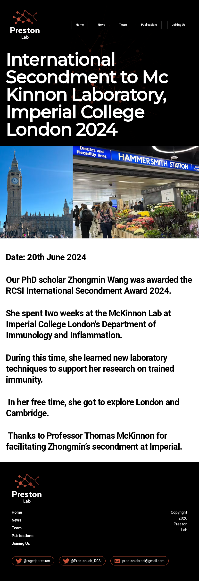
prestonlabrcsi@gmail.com (143, 561)
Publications (149, 24)
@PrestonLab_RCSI (86, 561)
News (101, 24)
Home (80, 24)
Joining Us (178, 24)
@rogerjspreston (37, 561)
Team (123, 24)
